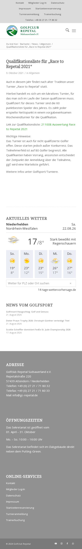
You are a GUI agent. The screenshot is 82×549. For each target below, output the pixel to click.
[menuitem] (20, 3)
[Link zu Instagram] (61, 543)
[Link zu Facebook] (67, 543)
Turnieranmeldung (29, 14)
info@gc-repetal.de (25, 395)
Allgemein (34, 73)
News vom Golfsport (29, 305)
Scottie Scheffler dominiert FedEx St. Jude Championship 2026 (38, 329)
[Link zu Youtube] (56, 543)
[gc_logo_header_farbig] (34, 30)
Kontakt (20, 2)
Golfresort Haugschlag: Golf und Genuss (27, 311)
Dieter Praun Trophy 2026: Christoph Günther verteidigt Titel (37, 320)
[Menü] (74, 30)
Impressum (25, 8)
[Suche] (65, 30)
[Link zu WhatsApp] (73, 543)
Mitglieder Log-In (37, 2)
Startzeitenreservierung (48, 8)
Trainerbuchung (52, 14)
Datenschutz (57, 2)
